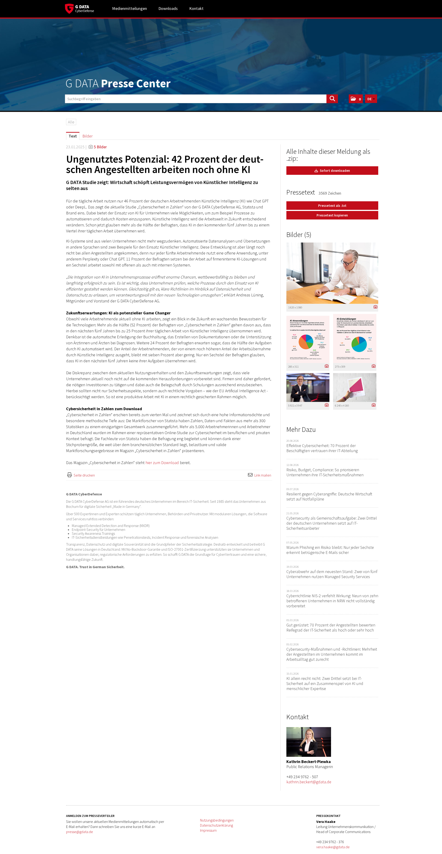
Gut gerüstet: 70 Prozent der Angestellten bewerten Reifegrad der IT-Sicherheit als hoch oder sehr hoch (330, 627)
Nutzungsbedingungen (217, 820)
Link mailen (262, 475)
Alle (71, 122)
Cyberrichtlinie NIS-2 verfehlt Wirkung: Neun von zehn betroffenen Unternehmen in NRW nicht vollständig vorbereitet (332, 600)
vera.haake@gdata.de (333, 847)
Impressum (208, 830)
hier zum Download (162, 462)
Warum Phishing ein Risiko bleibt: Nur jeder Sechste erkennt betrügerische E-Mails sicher (330, 550)
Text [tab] (73, 136)
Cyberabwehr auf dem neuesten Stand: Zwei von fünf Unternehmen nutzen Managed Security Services (331, 574)
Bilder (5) (298, 234)
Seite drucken (84, 475)
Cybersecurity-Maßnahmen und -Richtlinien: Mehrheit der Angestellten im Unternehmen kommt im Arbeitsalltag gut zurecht (331, 654)
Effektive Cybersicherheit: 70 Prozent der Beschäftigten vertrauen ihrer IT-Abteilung (322, 448)
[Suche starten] (332, 98)
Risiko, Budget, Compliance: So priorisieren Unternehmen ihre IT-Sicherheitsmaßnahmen (324, 472)
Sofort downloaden (334, 170)
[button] (356, 98)
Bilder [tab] (87, 136)
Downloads (168, 8)
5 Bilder (100, 146)
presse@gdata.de (79, 831)
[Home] (79, 8)
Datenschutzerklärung (216, 825)
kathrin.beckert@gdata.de (308, 781)
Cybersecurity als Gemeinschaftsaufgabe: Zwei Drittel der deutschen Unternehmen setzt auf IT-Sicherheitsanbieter (331, 523)
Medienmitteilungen (129, 8)
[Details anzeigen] (374, 307)
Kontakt (196, 8)
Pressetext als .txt (332, 205)
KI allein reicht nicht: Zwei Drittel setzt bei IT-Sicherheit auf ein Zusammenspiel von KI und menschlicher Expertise (324, 683)
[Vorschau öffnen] (332, 273)
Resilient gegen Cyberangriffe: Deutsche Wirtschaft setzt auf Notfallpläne (329, 496)
